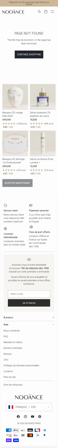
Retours (8, 354)
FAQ (6, 336)
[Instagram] (25, 416)
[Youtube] (32, 416)
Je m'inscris (29, 302)
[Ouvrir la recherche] (39, 11)
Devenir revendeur (13, 348)
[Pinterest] (39, 416)
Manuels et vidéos (13, 342)
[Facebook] (18, 416)
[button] (15, 125)
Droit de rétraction (13, 384)
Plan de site (10, 377)
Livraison (8, 371)
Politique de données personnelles (21, 365)
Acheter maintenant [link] (17, 183)
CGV (6, 359)
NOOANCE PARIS (33, 423)
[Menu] (52, 12)
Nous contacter (12, 330)
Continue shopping (29, 54)
